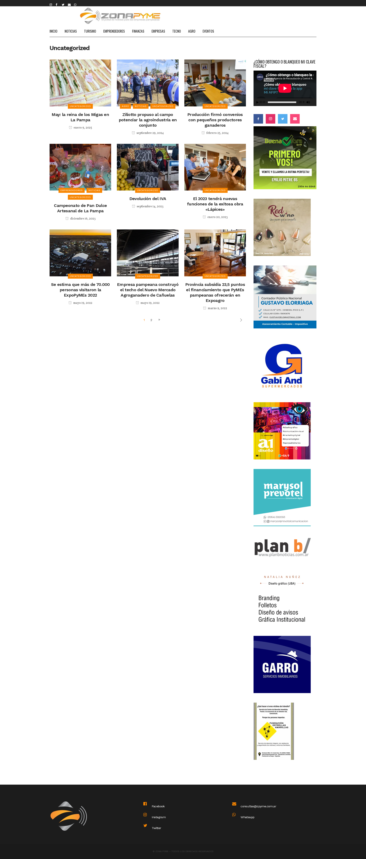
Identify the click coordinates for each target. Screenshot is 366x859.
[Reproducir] (257, 102)
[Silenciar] (308, 102)
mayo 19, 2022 (82, 303)
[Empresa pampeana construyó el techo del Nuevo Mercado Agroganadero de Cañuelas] (147, 252)
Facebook (158, 806)
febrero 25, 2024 (217, 133)
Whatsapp (247, 817)
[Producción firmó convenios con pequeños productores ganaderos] (215, 82)
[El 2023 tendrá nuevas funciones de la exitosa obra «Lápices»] (215, 167)
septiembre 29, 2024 (150, 133)
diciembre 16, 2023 (83, 219)
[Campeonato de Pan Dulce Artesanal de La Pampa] (80, 167)
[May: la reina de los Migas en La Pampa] (80, 82)
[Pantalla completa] (314, 102)
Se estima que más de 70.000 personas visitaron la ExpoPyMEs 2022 (80, 290)
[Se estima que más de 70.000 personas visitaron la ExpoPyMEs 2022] (80, 252)
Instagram (159, 817)
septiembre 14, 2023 (149, 206)
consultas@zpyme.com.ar (258, 806)
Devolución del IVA (147, 198)
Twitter (156, 828)
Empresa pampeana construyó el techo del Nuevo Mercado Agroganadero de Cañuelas (147, 290)
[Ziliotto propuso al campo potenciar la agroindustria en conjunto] (147, 82)
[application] (285, 88)
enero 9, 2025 (82, 128)
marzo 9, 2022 (217, 308)
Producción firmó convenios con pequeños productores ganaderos (215, 120)
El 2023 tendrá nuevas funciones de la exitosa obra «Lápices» (215, 204)
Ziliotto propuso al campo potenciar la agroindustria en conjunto (148, 120)
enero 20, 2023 (217, 217)
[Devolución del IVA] (147, 167)
